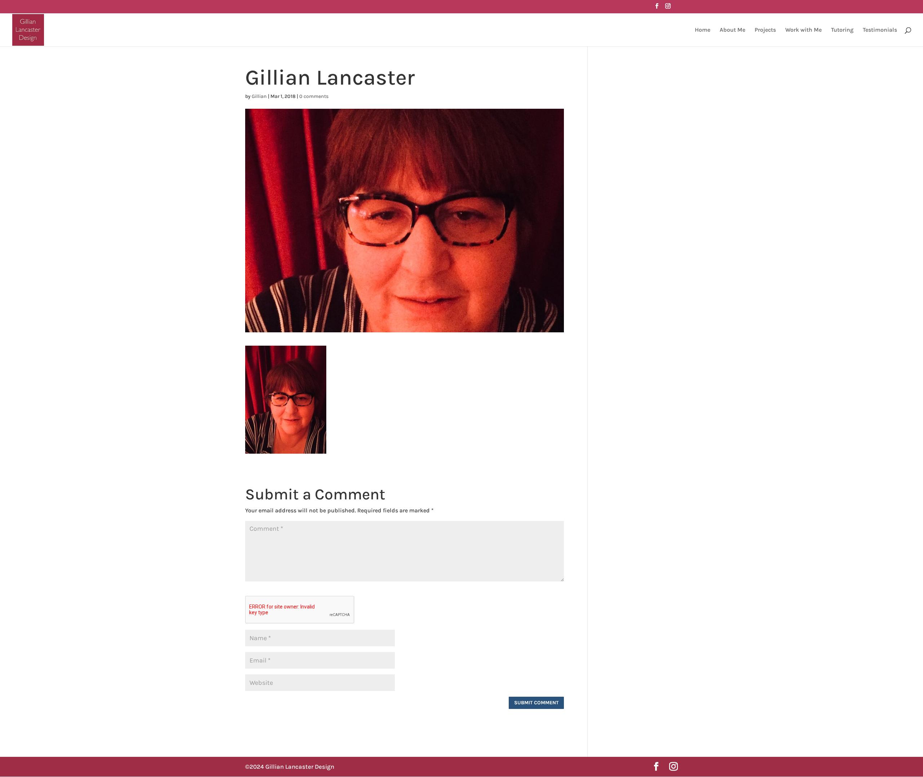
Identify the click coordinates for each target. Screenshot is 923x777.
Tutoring (842, 30)
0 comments (313, 96)
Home (702, 30)
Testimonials (880, 30)
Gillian (259, 96)
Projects (765, 30)
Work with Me (803, 30)
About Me (732, 30)
